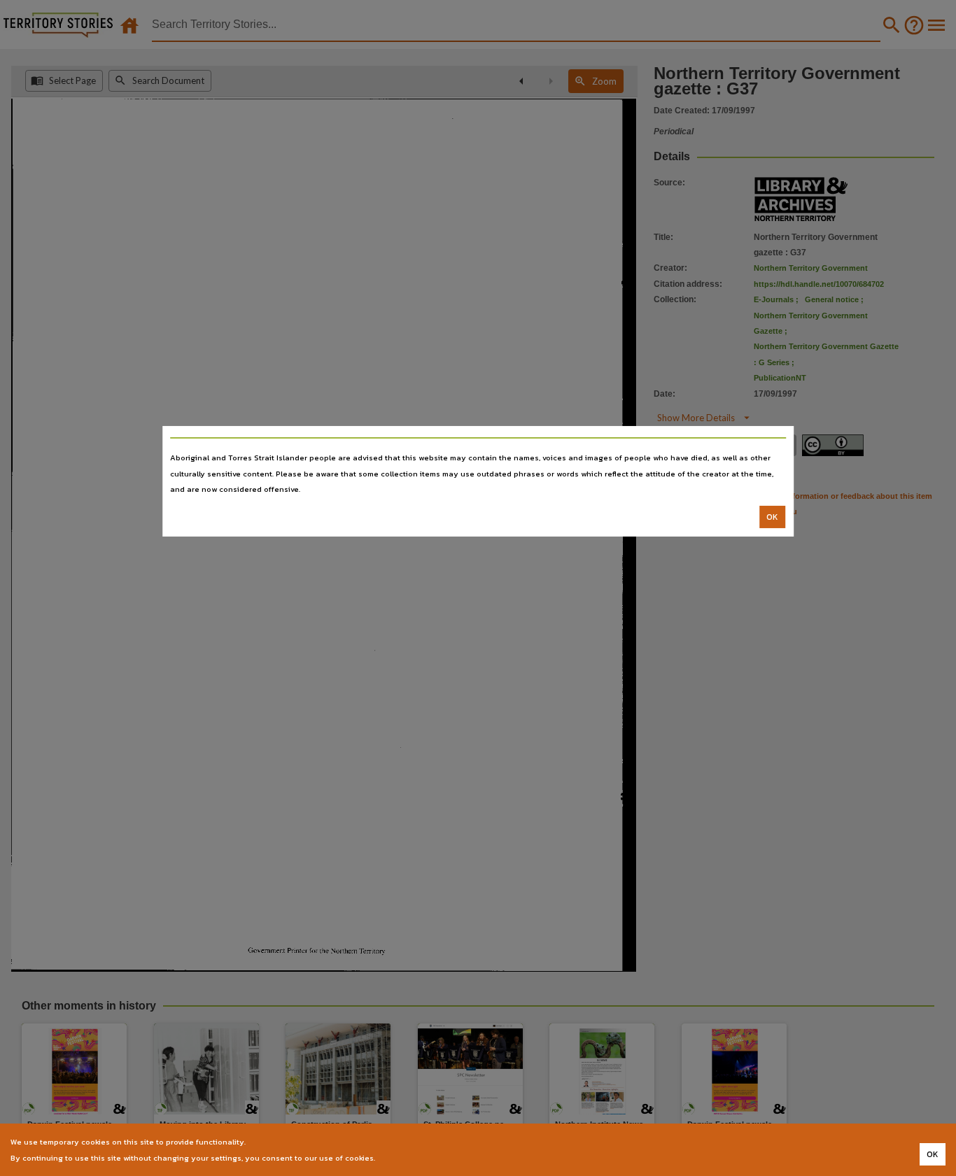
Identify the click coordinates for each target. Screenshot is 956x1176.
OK (772, 517)
